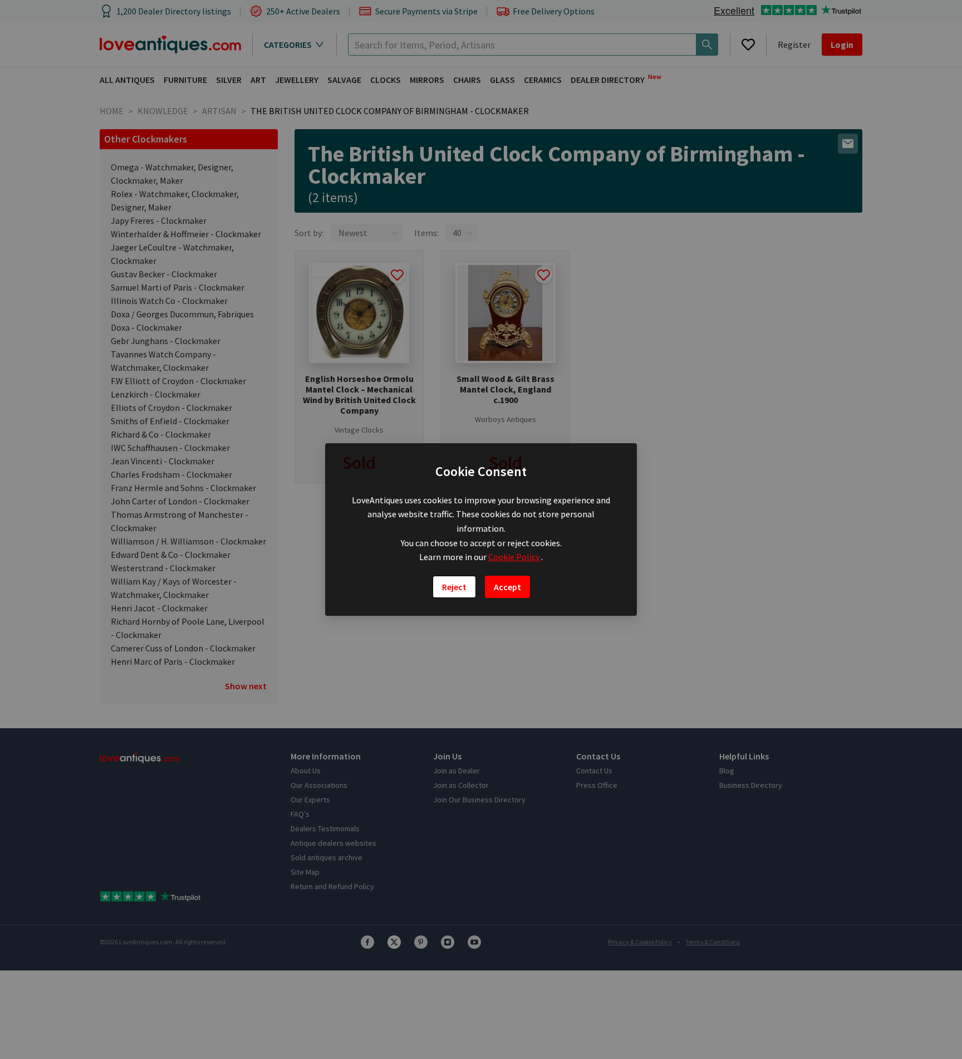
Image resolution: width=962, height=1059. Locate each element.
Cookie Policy (514, 556)
